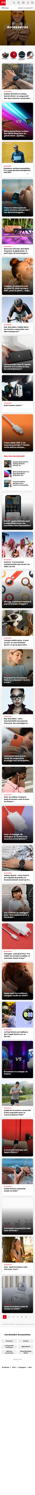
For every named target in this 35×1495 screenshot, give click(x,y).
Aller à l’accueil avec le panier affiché (18, 3)
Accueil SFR (3, 2)
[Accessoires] (17, 159)
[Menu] (32, 3)
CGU (14, 1367)
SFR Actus (5, 8)
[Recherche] (14, 3)
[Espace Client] (28, 3)
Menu (32, 3)
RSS (30, 1367)
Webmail (23, 3)
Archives (5, 1367)
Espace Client (28, 3)
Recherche (14, 3)
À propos (22, 1367)
